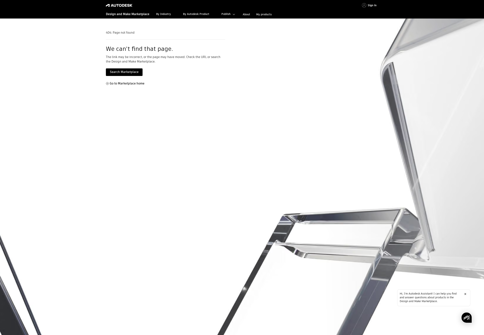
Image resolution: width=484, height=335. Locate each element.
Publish (225, 14)
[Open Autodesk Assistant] (466, 317)
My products (264, 14)
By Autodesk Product (196, 14)
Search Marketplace (124, 72)
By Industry (163, 14)
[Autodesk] (119, 5)
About (246, 14)
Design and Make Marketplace (127, 14)
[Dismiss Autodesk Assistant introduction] (465, 294)
